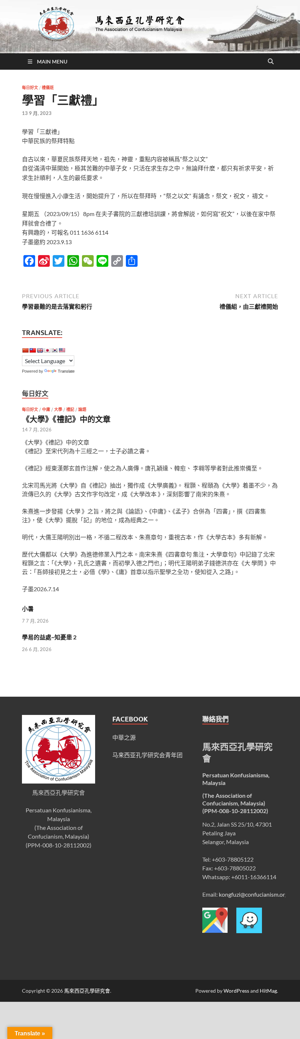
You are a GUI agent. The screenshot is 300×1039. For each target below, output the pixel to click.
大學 (58, 409)
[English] (40, 350)
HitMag (268, 991)
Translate (66, 371)
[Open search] (270, 61)
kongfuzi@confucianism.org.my (258, 894)
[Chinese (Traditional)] (32, 350)
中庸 (46, 409)
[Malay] (62, 350)
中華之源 (124, 737)
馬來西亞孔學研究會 (87, 991)
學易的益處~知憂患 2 (49, 637)
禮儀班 (48, 87)
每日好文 (30, 87)
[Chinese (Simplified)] (25, 350)
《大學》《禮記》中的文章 (66, 418)
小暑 (28, 608)
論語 (82, 409)
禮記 (70, 409)
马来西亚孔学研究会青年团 (147, 754)
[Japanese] (47, 350)
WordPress (236, 991)
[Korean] (54, 350)
